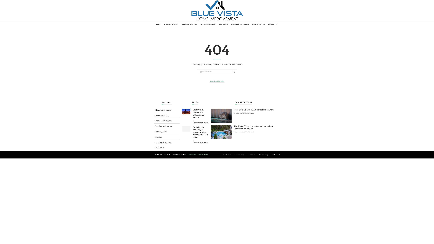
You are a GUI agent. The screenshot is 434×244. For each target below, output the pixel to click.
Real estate (223, 24)
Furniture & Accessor (240, 24)
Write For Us (276, 155)
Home (158, 24)
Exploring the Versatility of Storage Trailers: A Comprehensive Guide (200, 132)
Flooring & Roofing (207, 24)
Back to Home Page (217, 81)
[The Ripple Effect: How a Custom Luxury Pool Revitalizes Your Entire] (221, 132)
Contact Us (227, 155)
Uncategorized (161, 131)
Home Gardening (258, 24)
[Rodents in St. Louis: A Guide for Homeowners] (221, 116)
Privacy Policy (263, 155)
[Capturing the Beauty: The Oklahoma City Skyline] (186, 111)
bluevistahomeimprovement (201, 123)
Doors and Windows (189, 24)
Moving (271, 24)
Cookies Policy (239, 155)
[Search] (276, 24)
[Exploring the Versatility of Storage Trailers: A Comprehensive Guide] (186, 129)
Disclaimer (251, 155)
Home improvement (171, 24)
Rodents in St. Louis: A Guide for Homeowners (254, 110)
